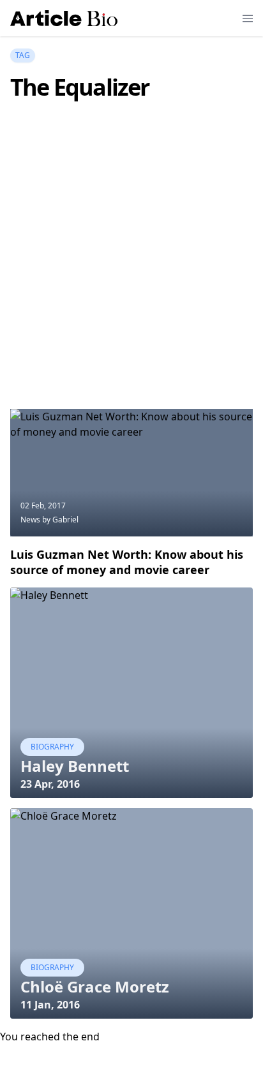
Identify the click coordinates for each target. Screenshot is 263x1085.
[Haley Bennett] (131, 692)
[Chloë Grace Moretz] (131, 913)
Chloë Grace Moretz (94, 986)
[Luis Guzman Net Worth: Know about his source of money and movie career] (131, 472)
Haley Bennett (74, 765)
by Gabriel (60, 519)
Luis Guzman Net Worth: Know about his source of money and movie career (126, 562)
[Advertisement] (131, 273)
